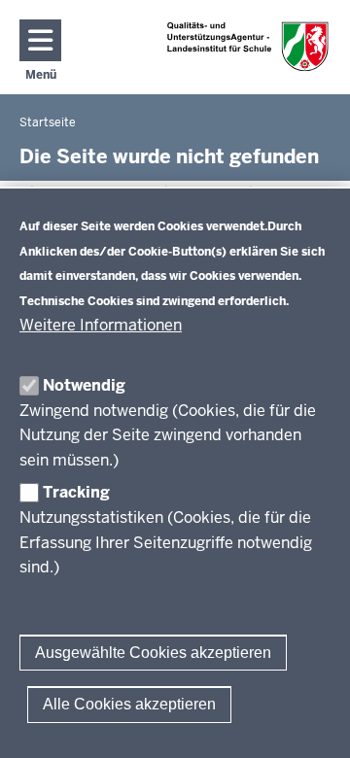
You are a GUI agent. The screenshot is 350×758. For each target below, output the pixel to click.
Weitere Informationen (100, 325)
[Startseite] (248, 46)
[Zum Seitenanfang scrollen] (311, 722)
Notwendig (84, 385)
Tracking (76, 492)
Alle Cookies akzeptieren (129, 704)
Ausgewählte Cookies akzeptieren (153, 652)
